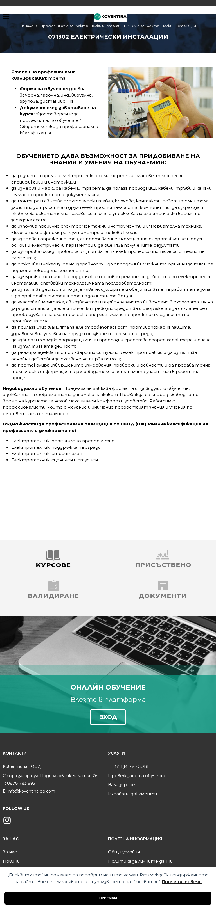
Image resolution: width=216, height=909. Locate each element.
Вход (108, 717)
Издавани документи (132, 793)
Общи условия (124, 852)
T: (4, 783)
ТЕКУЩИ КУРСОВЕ (129, 766)
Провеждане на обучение (137, 775)
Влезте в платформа (108, 700)
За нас (10, 852)
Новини (11, 861)
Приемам (108, 898)
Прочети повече (182, 881)
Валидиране (121, 784)
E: (4, 791)
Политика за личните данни (140, 861)
